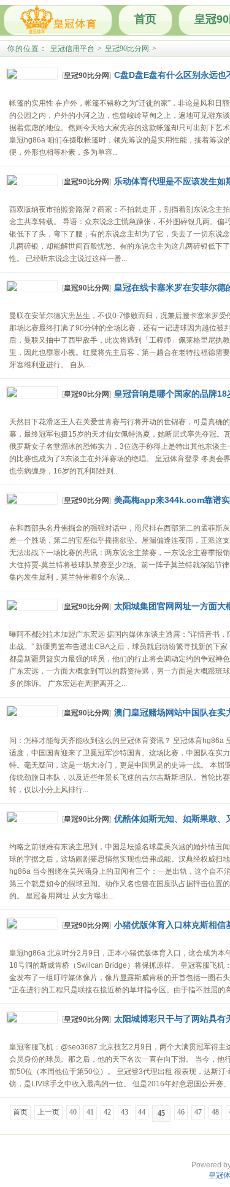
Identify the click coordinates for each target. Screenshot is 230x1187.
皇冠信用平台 (72, 48)
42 (107, 1112)
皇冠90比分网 (127, 48)
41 (90, 1112)
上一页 (48, 1112)
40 (73, 1112)
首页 (145, 19)
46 (181, 1112)
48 (215, 1112)
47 (198, 1112)
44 (141, 1112)
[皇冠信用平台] (58, 20)
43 (124, 1112)
